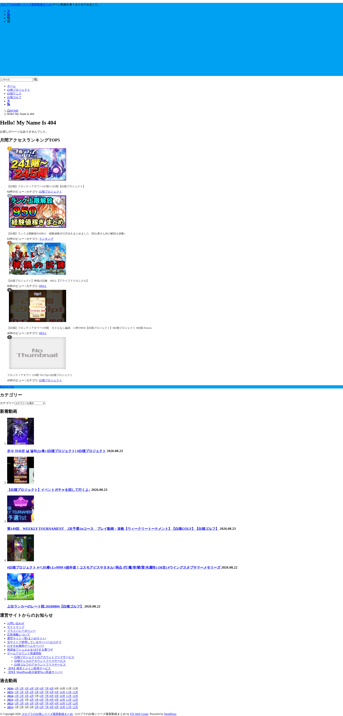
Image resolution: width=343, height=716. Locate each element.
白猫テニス (14, 93)
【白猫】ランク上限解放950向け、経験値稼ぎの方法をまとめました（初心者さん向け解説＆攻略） (67, 233)
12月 (75, 692)
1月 (16, 688)
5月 (36, 688)
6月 (41, 688)
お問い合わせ (15, 623)
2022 (10, 703)
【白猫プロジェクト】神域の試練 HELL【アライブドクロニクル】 (48, 280)
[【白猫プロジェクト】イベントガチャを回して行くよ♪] (20, 482)
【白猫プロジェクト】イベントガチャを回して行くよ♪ (48, 490)
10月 (62, 692)
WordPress (170, 713)
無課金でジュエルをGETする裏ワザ (30, 649)
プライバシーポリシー (21, 630)
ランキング (46, 238)
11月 (69, 692)
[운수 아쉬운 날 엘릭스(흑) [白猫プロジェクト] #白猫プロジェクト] (20, 443)
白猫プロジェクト (18, 89)
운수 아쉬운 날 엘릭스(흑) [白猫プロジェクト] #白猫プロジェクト (56, 451)
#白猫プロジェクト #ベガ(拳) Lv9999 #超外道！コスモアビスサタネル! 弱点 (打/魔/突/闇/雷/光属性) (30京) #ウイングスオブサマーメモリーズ (113, 567)
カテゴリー (7, 403)
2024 (10, 696)
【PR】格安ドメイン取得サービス (29, 668)
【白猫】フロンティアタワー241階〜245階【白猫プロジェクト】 (46, 186)
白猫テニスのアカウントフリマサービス (40, 660)
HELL (43, 286)
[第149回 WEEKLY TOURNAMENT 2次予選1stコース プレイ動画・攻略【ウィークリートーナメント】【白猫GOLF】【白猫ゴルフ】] (20, 521)
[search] (35, 79)
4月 (31, 688)
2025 (10, 692)
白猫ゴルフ (14, 97)
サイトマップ (15, 627)
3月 (26, 688)
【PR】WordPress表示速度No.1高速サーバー (35, 672)
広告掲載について (18, 634)
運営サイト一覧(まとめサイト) (26, 638)
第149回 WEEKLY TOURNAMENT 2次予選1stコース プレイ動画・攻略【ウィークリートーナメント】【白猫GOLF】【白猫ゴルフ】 (113, 529)
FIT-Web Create (139, 713)
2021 (10, 707)
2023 (10, 699)
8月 (51, 688)
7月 (46, 688)
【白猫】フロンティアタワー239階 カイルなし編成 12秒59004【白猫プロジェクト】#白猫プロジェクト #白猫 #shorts (79, 327)
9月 (56, 692)
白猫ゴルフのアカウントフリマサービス (40, 664)
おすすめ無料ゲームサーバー (25, 645)
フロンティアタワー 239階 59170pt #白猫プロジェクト (40, 375)
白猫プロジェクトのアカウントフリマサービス (44, 657)
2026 (10, 688)
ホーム (11, 86)
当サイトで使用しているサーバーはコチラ (34, 642)
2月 (21, 688)
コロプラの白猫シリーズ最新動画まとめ (47, 713)
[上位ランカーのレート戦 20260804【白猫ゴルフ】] (20, 599)
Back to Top (7, 386)
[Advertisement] (171, 51)
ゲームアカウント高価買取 (24, 653)
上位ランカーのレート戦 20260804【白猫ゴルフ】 (45, 606)
